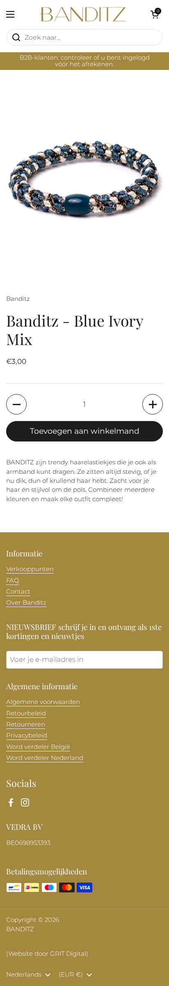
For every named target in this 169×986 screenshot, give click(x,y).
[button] (154, 14)
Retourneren (25, 724)
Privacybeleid (26, 735)
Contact (18, 591)
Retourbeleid (26, 713)
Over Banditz (26, 602)
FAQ (12, 580)
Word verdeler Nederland (44, 758)
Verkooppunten (30, 569)
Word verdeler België (38, 747)
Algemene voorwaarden (43, 702)
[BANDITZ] (82, 14)
